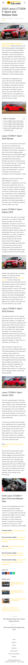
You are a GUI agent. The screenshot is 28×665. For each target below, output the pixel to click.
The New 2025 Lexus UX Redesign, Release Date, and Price (17, 584)
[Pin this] (8, 573)
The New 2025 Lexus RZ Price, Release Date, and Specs (16, 592)
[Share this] (3, 573)
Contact (14, 645)
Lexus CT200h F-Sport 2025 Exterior (14, 124)
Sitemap (14, 656)
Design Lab (13, 661)
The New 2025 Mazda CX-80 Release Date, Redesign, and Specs (14, 539)
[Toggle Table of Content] (22, 119)
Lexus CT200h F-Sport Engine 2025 (13, 123)
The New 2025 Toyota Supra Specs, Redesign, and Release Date (14, 562)
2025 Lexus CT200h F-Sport (10, 608)
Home (14, 639)
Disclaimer (14, 648)
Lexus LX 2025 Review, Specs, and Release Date (18, 599)
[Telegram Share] (11, 573)
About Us (14, 642)
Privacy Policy (14, 651)
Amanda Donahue (8, 18)
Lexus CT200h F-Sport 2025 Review (13, 121)
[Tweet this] (6, 573)
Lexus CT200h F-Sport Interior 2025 (14, 126)
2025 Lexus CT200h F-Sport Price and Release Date (13, 129)
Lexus (3, 20)
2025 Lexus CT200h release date (11, 610)
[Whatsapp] (14, 573)
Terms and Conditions (14, 653)
